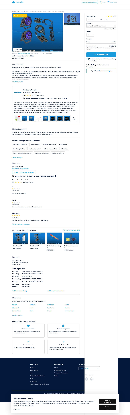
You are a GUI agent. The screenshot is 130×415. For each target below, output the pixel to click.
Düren (67, 304)
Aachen (14, 304)
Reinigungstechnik (19, 149)
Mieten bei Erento (60, 370)
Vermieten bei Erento (61, 373)
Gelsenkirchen (16, 311)
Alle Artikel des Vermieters (20, 168)
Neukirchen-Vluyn (24, 53)
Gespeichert (113, 2)
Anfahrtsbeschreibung (19, 291)
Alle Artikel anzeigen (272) (71, 230)
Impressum (33, 381)
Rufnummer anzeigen (104, 71)
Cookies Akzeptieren (108, 401)
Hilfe (104, 2)
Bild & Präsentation (35, 149)
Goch (31, 311)
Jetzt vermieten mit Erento (89, 2)
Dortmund (50, 304)
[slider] (29, 95)
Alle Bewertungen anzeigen (21, 224)
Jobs (31, 373)
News (56, 367)
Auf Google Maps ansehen (55, 291)
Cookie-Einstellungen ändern (39, 384)
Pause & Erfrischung (49, 144)
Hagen (49, 311)
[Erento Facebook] (86, 379)
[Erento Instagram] (91, 379)
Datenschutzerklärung (37, 375)
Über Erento (34, 370)
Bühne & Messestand (50, 149)
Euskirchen (50, 308)
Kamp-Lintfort (69, 311)
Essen (31, 308)
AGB (31, 378)
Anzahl (88, 31)
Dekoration (64, 149)
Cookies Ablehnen (108, 408)
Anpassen (17, 409)
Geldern (67, 308)
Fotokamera (63, 144)
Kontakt (32, 367)
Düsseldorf (15, 308)
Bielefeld (32, 304)
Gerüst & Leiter (35, 144)
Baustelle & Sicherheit (20, 144)
